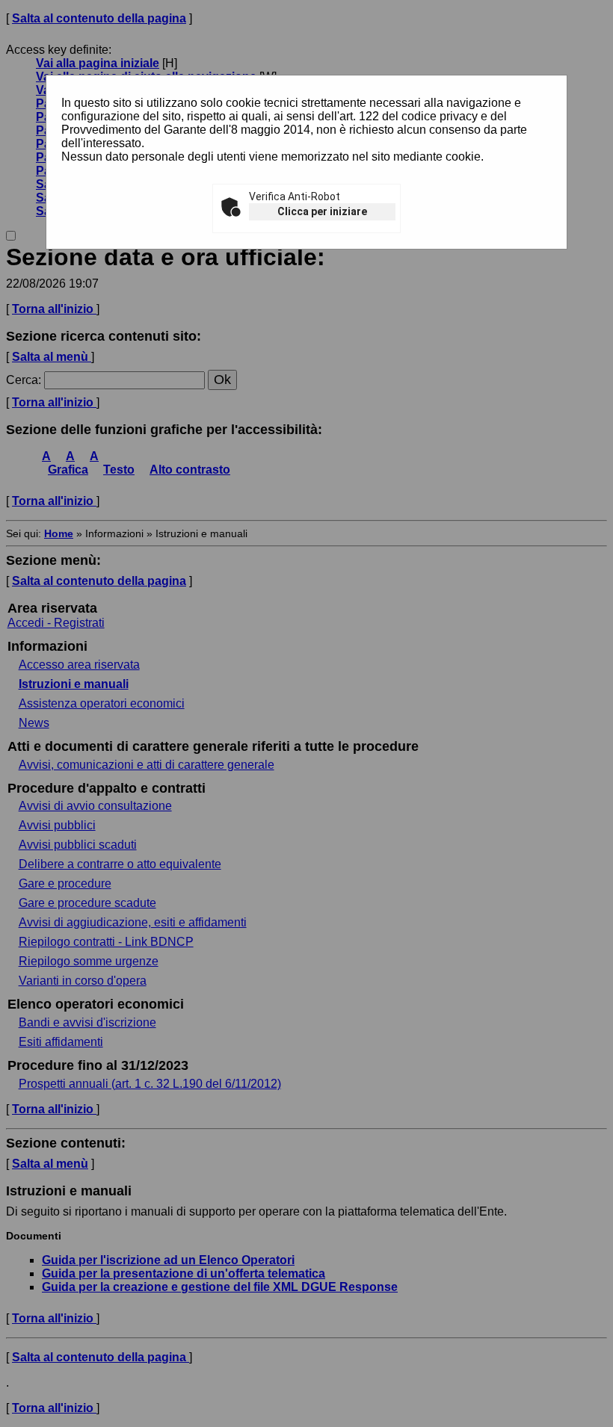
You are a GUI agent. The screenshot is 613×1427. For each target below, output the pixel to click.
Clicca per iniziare (322, 211)
